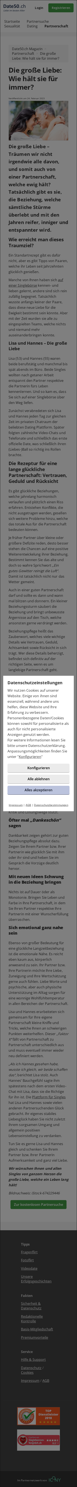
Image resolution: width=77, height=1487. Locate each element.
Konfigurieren (30, 756)
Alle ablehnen (39, 779)
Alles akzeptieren (38, 790)
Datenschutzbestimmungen (51, 805)
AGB (28, 805)
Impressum (16, 805)
